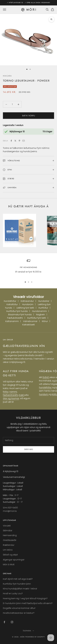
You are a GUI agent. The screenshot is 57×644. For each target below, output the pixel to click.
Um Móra (7, 549)
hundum (44, 394)
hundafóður (45, 387)
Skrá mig (28, 449)
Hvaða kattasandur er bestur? (18, 612)
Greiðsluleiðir (9, 540)
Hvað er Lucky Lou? (13, 593)
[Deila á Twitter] (15, 141)
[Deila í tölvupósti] (23, 141)
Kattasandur (27, 301)
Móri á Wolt (8, 564)
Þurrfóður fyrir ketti (36, 317)
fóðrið (46, 377)
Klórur (45, 321)
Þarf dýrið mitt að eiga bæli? (18, 579)
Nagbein (40, 314)
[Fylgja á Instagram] (12, 622)
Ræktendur (8, 545)
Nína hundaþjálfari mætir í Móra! (20, 588)
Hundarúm (27, 304)
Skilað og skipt (10, 554)
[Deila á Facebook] (11, 141)
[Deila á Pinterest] (19, 141)
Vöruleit (7, 525)
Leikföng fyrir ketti (25, 307)
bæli (21, 395)
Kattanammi (12, 321)
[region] (28, 268)
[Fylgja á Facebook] (4, 622)
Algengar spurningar (13, 559)
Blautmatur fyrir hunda (20, 314)
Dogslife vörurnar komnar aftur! (19, 608)
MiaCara (7, 76)
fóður (5, 391)
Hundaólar (43, 301)
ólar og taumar (11, 398)
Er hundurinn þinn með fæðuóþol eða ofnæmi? (27, 603)
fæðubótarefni (10, 395)
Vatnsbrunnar (30, 321)
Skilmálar (7, 530)
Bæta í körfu (28, 115)
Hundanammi (39, 311)
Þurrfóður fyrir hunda (17, 311)
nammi (13, 391)
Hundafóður (10, 301)
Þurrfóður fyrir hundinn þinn (17, 583)
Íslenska (27, 631)
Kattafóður (12, 304)
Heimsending (10, 535)
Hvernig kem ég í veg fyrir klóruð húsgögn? (25, 598)
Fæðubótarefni (15, 317)
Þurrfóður (43, 307)
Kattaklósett (28, 324)
